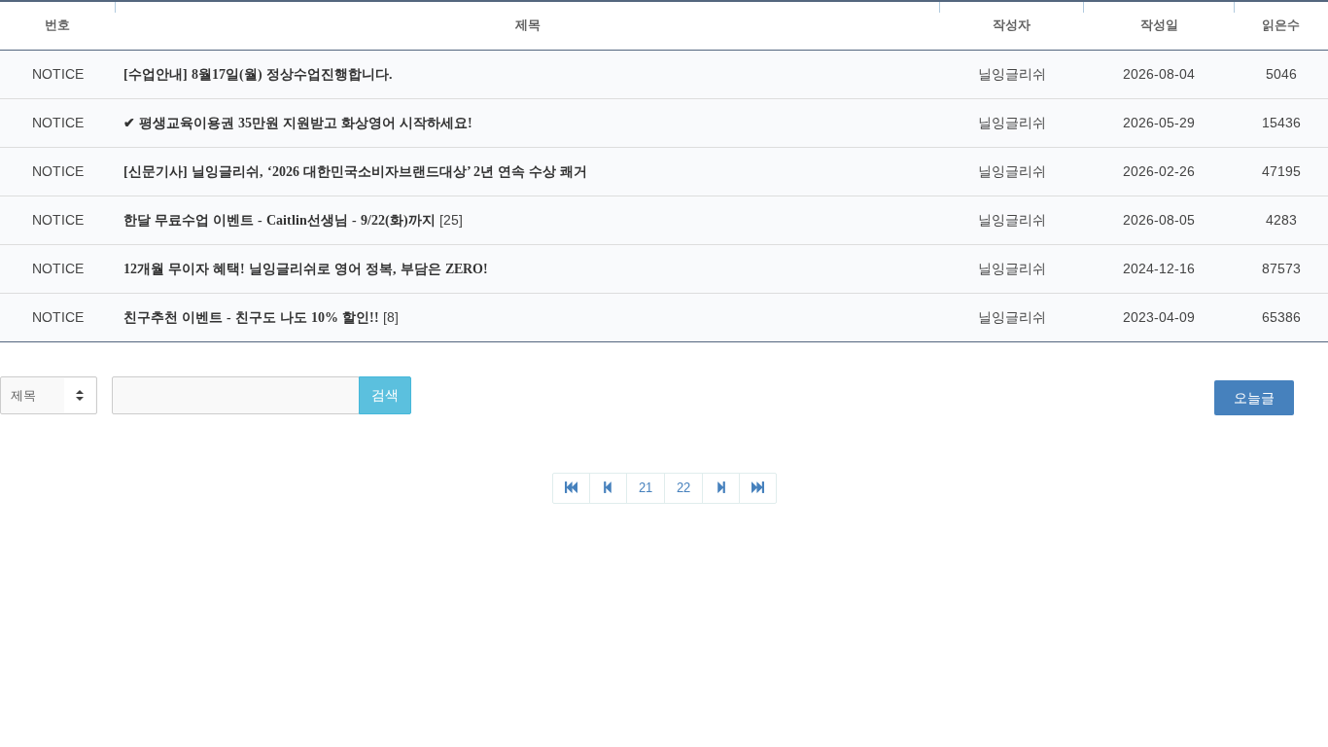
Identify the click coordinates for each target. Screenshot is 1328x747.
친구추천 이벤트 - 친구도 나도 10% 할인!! (253, 317)
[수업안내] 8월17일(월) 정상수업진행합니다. (258, 74)
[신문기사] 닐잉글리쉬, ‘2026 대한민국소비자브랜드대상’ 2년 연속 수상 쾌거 (355, 171)
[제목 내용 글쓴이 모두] (48, 395)
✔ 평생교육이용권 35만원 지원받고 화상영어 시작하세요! (297, 123)
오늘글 (1254, 398)
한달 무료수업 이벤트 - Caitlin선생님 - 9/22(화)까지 (281, 220)
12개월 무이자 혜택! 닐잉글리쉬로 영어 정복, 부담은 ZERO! (305, 269)
